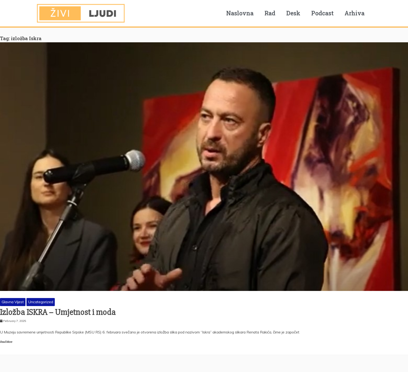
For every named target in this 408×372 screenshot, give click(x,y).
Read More (6, 342)
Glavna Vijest (13, 301)
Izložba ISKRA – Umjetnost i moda (58, 312)
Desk (293, 13)
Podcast (322, 13)
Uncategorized (40, 301)
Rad (269, 13)
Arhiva (354, 13)
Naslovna (240, 13)
